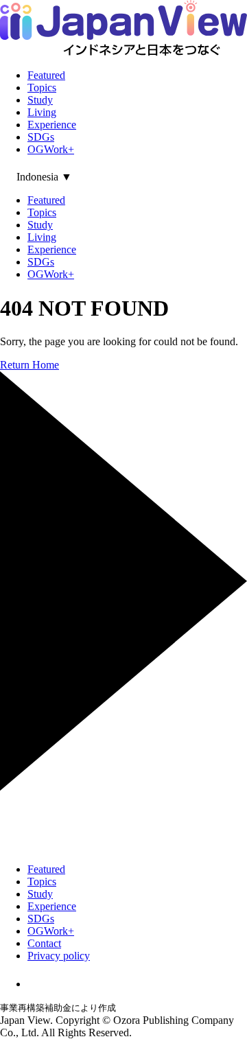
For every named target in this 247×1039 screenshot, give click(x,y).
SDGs (40, 137)
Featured (46, 75)
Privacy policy (58, 955)
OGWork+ (50, 149)
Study (40, 100)
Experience (51, 124)
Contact (44, 943)
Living (41, 112)
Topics (41, 87)
